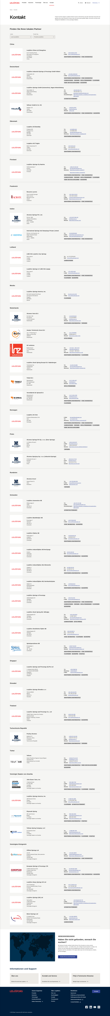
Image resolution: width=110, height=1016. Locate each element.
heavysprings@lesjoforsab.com (75, 887)
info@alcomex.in (73, 218)
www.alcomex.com (73, 484)
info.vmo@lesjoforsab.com (74, 521)
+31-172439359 (72, 332)
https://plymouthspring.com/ (75, 818)
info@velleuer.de (73, 109)
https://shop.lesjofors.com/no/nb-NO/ (78, 420)
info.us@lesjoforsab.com (73, 295)
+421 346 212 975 (72, 692)
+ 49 (72, 74)
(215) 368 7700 (72, 782)
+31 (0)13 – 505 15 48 (74, 347)
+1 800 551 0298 (72, 798)
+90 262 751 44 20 (73, 758)
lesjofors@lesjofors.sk (73, 695)
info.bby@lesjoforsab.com (76, 132)
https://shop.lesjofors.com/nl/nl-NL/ (77, 368)
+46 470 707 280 (77, 503)
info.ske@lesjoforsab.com (76, 417)
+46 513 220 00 (70, 552)
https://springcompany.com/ (75, 786)
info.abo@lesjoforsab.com (76, 168)
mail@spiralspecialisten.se (75, 647)
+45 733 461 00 (71, 146)
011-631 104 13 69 (72, 294)
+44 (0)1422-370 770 (78, 900)
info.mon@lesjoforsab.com (73, 570)
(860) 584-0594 (72, 814)
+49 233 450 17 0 (77, 90)
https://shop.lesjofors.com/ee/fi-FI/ (77, 172)
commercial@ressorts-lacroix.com (76, 197)
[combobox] (21, 37)
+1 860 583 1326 (73, 830)
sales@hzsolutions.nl (74, 349)
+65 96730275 (73, 670)
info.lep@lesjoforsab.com (73, 258)
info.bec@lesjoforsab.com (75, 870)
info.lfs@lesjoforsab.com (73, 538)
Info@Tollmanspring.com (74, 832)
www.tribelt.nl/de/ (73, 383)
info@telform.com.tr (73, 759)
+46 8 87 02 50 (71, 597)
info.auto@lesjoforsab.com (79, 504)
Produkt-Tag (35, 34)
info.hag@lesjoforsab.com (74, 75)
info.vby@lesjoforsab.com (74, 599)
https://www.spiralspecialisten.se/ (76, 649)
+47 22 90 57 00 (73, 418)
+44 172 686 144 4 (72, 884)
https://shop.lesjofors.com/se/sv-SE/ (78, 619)
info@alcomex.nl (73, 319)
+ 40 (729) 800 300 (73, 481)
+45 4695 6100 (73, 129)
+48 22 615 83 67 (73, 442)
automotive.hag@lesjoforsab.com (81, 93)
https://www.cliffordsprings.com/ (76, 855)
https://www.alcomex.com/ (75, 220)
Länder (11, 34)
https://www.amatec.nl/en (74, 335)
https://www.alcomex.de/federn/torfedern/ (78, 446)
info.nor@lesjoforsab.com (74, 585)
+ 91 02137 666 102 (73, 217)
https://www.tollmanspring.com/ (76, 833)
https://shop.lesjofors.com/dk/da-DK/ (78, 133)
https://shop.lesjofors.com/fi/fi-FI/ (77, 170)
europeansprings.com (74, 871)
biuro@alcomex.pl (73, 443)
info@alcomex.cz (73, 739)
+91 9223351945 (73, 233)
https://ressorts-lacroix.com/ (75, 199)
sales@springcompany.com (75, 783)
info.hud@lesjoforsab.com (79, 901)
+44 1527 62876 (73, 852)
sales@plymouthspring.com (75, 815)
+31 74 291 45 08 (73, 395)
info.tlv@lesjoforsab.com (73, 149)
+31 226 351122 (72, 316)
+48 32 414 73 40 (73, 459)
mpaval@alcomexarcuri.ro (75, 483)
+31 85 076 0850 (74, 365)
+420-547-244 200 (73, 736)
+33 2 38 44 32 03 (73, 194)
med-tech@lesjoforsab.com (76, 672)
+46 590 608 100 (72, 535)
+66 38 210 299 (71, 714)
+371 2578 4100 (72, 271)
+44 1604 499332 (73, 916)
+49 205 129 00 (72, 107)
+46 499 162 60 (70, 567)
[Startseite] (14, 3)
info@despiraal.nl (73, 396)
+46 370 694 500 (72, 520)
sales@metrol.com (73, 918)
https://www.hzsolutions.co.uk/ (76, 352)
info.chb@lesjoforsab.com (74, 717)
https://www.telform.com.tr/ (75, 762)
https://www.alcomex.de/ (74, 463)
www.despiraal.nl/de (74, 398)
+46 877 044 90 (72, 646)
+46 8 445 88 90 (73, 614)
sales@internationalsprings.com (76, 234)
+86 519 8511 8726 (72, 52)
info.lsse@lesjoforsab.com (76, 366)
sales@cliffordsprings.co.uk (75, 854)
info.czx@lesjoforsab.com (74, 54)
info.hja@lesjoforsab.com (72, 553)
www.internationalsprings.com (76, 236)
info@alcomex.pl (72, 460)
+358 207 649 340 (74, 167)
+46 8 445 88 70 (70, 631)
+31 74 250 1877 (73, 380)
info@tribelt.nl (72, 382)
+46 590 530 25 (71, 583)
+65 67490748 (73, 669)
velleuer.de (71, 110)
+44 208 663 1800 (73, 868)
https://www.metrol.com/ (74, 919)
